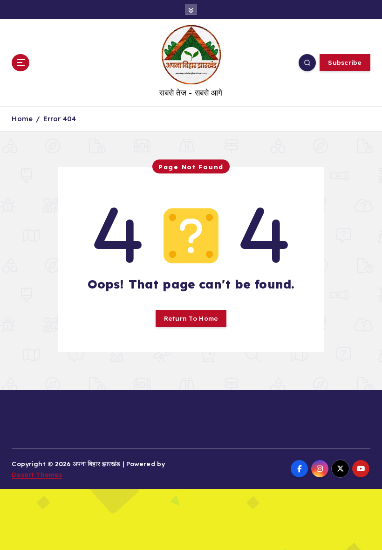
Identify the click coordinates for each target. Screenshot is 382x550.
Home (22, 118)
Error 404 (59, 118)
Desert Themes (37, 474)
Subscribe (345, 62)
